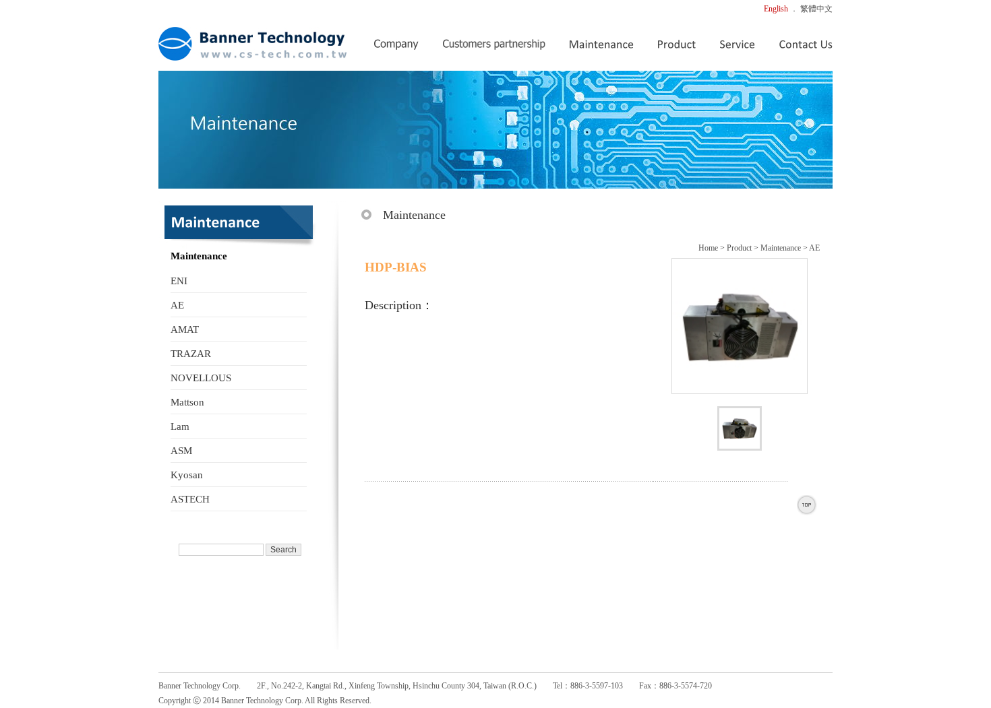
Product (739, 248)
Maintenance (780, 248)
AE (814, 248)
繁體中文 (816, 8)
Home (708, 248)
